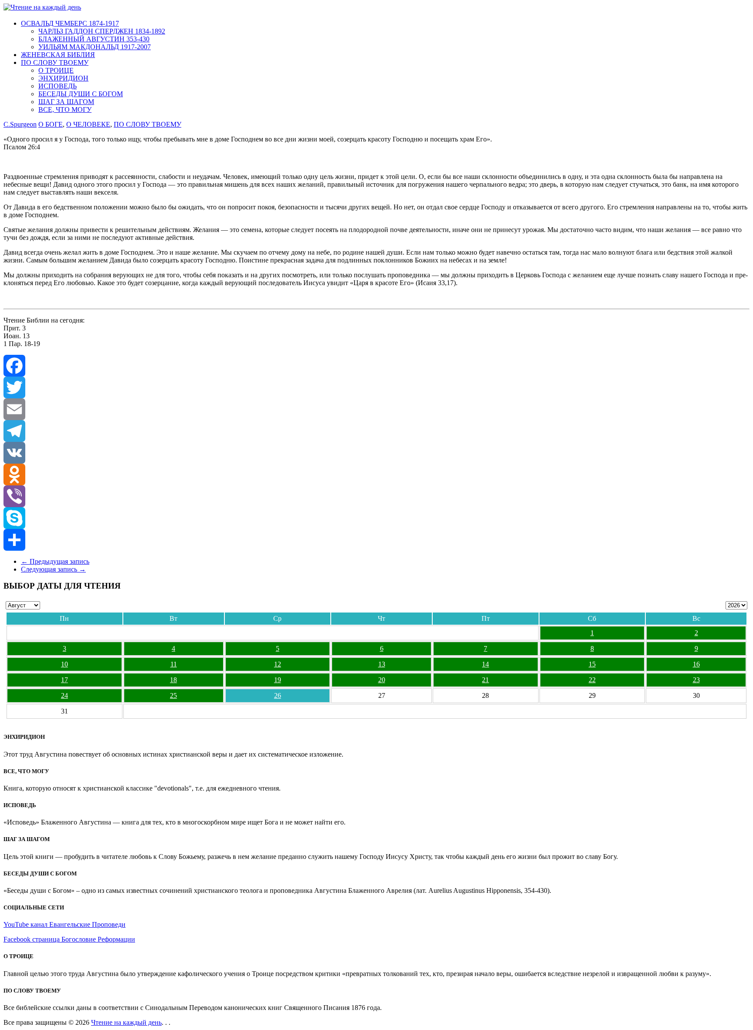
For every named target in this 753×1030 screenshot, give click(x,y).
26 (277, 695)
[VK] (376, 453)
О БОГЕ (50, 124)
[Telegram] (376, 431)
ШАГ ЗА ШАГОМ (66, 101)
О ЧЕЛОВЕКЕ (88, 124)
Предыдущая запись (55, 561)
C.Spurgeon (20, 124)
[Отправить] (376, 540)
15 (592, 664)
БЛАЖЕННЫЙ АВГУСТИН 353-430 (93, 39)
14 (485, 664)
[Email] (376, 409)
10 (64, 664)
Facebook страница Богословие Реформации (69, 939)
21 (485, 679)
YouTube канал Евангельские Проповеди (64, 924)
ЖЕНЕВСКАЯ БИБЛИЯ (58, 54)
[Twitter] (376, 387)
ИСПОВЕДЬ (57, 86)
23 (696, 679)
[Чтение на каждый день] (42, 7)
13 (381, 664)
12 (277, 664)
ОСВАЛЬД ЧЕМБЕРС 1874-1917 (70, 23)
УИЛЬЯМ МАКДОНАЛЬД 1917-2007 (94, 46)
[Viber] (376, 496)
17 (64, 679)
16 (696, 664)
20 (381, 679)
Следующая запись (53, 569)
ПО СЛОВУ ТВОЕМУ (54, 62)
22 (592, 679)
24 (64, 695)
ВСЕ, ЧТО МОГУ (65, 109)
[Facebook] (376, 366)
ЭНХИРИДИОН (63, 78)
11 (173, 664)
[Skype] (376, 518)
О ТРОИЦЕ (56, 70)
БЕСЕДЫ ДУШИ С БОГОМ (80, 94)
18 (173, 679)
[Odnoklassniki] (376, 474)
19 (277, 679)
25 (173, 695)
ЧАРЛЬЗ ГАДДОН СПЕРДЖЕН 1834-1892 (101, 31)
